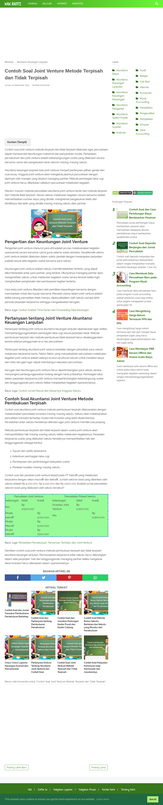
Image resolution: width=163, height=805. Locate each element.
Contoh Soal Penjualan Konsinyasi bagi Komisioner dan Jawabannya (95, 667)
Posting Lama (98, 767)
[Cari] (156, 3)
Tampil (22, 142)
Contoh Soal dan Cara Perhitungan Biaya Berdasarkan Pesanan (142, 213)
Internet (62, 3)
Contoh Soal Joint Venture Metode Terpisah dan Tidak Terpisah (67, 667)
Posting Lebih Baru (16, 767)
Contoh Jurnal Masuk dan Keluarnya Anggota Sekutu (49, 390)
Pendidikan (146, 107)
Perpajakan (146, 119)
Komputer (77, 3)
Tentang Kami (128, 789)
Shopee (144, 124)
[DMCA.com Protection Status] (122, 193)
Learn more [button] (102, 799)
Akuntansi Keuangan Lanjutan (120, 83)
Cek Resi (145, 81)
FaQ (30, 789)
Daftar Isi (42, 789)
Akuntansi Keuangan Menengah (120, 96)
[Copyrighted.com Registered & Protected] (143, 193)
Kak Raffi (13, 4)
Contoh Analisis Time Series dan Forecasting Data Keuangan (53, 310)
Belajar (47, 3)
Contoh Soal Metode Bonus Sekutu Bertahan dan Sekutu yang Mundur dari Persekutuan (95, 624)
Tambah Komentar (41, 85)
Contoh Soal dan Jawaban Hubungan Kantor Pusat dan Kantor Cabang (68, 623)
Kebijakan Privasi (87, 789)
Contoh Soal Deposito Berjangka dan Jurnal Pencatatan (142, 247)
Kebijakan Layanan (63, 789)
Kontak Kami (108, 789)
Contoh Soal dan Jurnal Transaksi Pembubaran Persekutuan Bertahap (17, 613)
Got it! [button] (152, 799)
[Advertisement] (81, 33)
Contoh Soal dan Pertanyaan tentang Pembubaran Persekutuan (41, 623)
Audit (143, 70)
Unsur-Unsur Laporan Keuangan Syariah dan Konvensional (16, 665)
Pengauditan (147, 113)
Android (32, 3)
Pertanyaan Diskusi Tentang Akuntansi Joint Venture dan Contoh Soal (41, 667)
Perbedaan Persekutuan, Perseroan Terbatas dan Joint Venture (55, 542)
